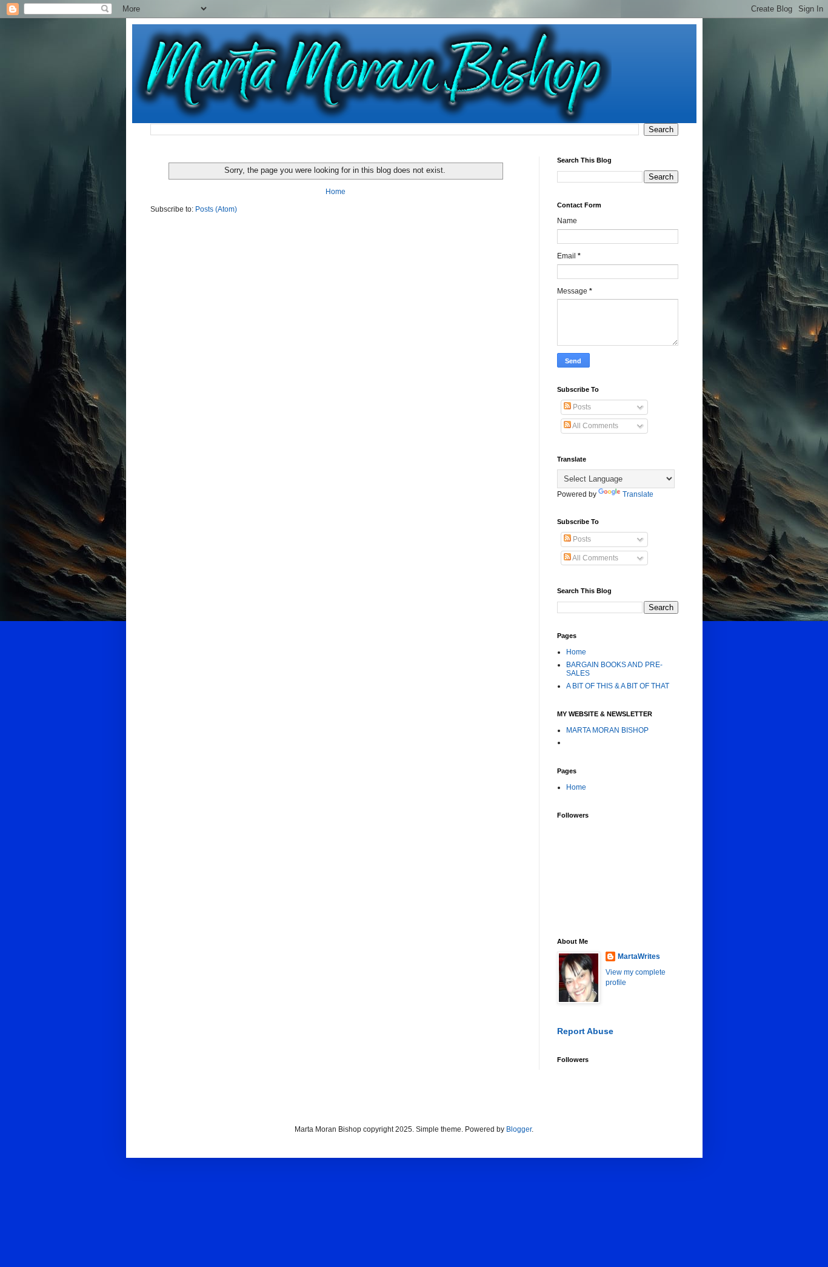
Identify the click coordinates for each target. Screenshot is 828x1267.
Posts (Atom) (216, 209)
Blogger (519, 1129)
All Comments (594, 426)
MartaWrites (639, 956)
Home (336, 191)
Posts (581, 407)
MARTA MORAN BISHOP (607, 730)
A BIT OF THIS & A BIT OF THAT (617, 686)
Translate (638, 494)
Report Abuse (585, 1031)
